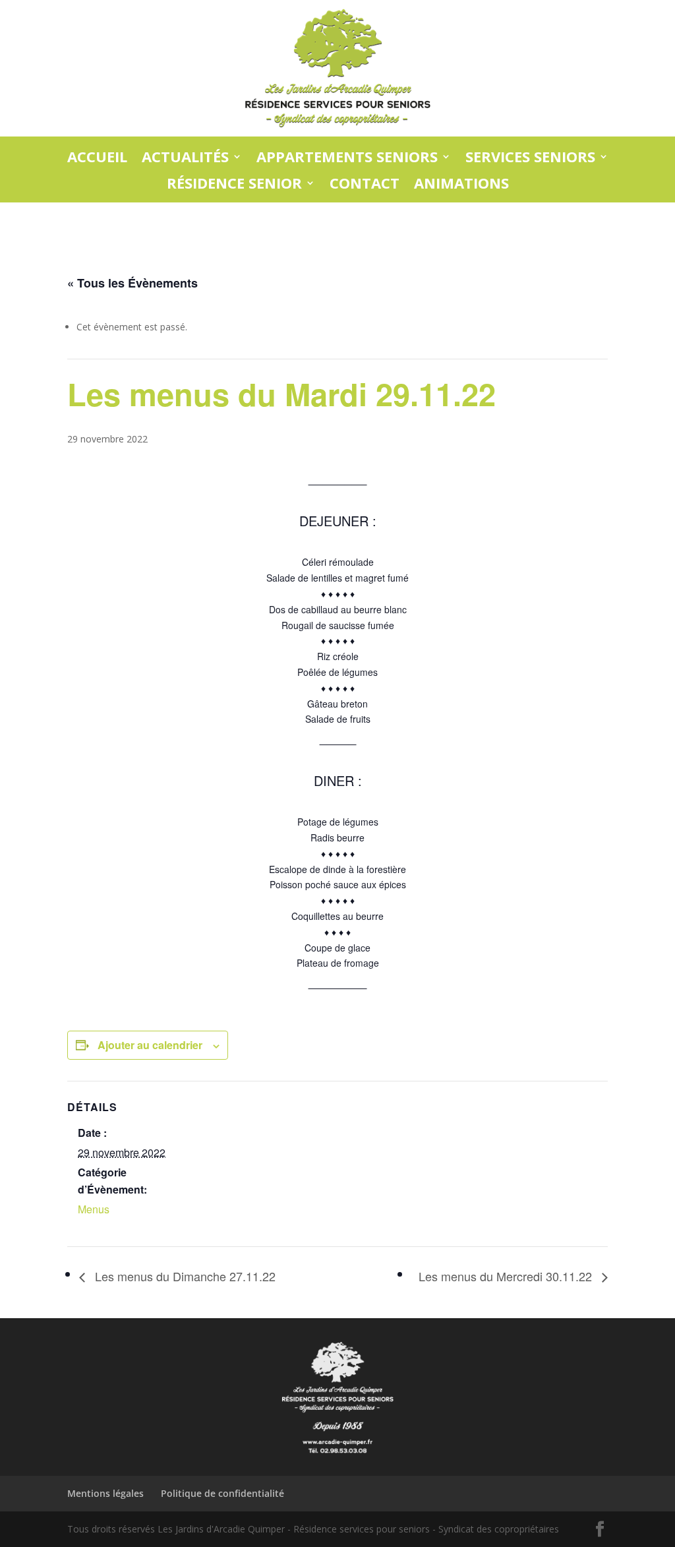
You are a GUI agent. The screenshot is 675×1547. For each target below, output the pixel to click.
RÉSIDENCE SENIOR (234, 184)
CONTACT (364, 184)
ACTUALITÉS (185, 157)
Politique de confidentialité (222, 1493)
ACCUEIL (97, 157)
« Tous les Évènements (132, 282)
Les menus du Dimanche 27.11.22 (184, 1276)
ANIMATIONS (461, 184)
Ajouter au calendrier (150, 1044)
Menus (93, 1209)
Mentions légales (105, 1493)
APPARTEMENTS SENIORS (347, 157)
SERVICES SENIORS (530, 157)
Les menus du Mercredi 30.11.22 (507, 1276)
